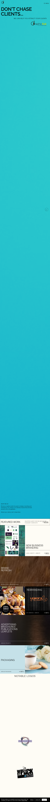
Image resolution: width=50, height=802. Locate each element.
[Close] (48, 800)
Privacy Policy (24, 800)
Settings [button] (32, 799)
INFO (47, 553)
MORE (46, 522)
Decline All (38, 799)
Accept (44, 799)
